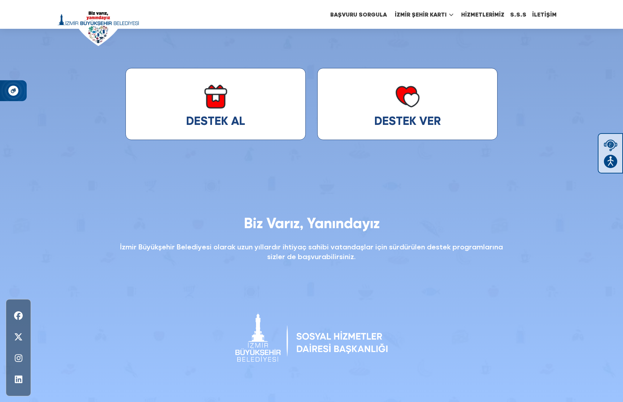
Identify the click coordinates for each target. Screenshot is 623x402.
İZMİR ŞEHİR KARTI (421, 14)
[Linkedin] (18, 379)
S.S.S (518, 14)
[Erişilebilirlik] (610, 161)
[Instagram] (18, 358)
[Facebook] (18, 316)
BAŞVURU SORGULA (358, 14)
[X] (18, 337)
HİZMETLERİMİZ (482, 14)
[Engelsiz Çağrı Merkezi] (610, 145)
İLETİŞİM (544, 14)
